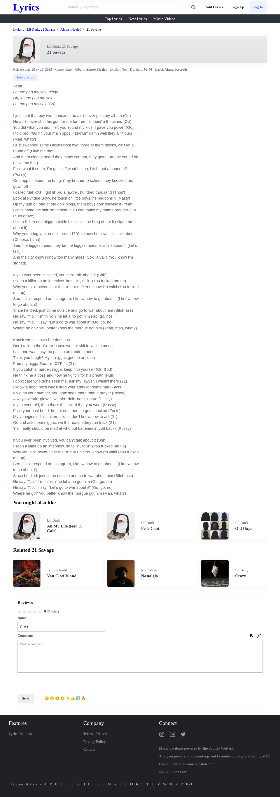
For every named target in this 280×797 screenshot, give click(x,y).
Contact (89, 749)
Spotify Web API (221, 748)
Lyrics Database (21, 734)
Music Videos (164, 19)
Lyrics (26, 7)
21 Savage (48, 29)
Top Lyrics (113, 19)
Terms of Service (96, 734)
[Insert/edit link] (258, 635)
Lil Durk (33, 29)
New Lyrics (137, 19)
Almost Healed (70, 29)
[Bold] (251, 635)
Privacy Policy (94, 742)
